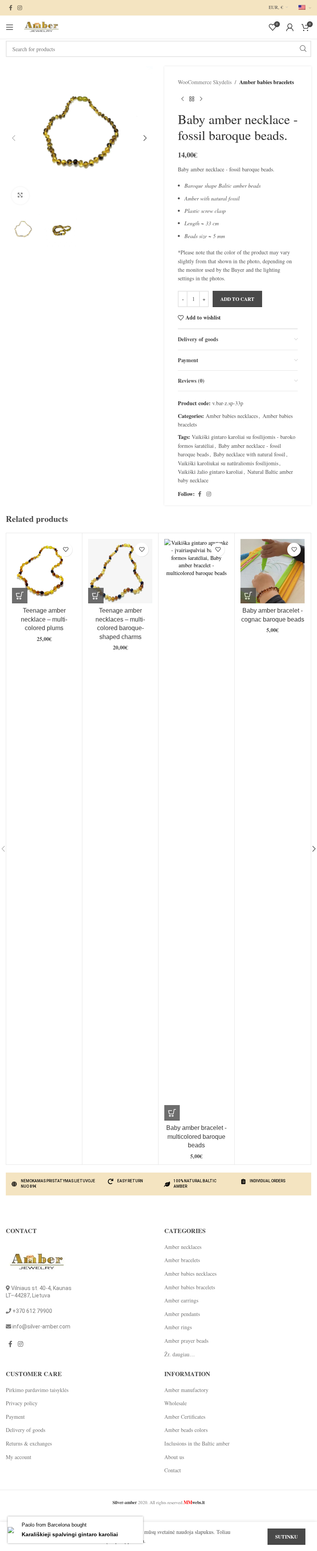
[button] (13, 138)
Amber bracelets (182, 1260)
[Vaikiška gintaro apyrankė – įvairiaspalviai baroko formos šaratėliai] (196, 830)
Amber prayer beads (186, 1340)
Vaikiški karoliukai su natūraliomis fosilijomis (228, 463)
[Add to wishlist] (65, 549)
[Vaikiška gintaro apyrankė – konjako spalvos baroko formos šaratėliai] (272, 571)
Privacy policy (21, 1403)
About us (174, 1457)
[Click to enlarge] (20, 195)
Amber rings (178, 1327)
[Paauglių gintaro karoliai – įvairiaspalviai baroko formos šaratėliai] (120, 571)
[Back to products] (191, 99)
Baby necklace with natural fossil (249, 454)
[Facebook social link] (10, 8)
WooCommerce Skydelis (205, 82)
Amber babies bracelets (266, 82)
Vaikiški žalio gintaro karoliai (210, 471)
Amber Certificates (184, 1416)
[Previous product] (182, 99)
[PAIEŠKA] (303, 49)
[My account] (290, 27)
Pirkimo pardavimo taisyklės (37, 1390)
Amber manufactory (186, 1390)
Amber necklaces (182, 1246)
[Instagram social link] (19, 8)
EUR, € (276, 7)
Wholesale (175, 1403)
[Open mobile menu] (9, 27)
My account (18, 1457)
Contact (172, 1470)
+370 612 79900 (32, 1311)
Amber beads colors (186, 1430)
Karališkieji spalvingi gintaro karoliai (70, 1534)
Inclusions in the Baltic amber (197, 1443)
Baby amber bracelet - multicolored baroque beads (196, 1136)
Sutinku (286, 1536)
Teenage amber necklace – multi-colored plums (44, 619)
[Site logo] (40, 26)
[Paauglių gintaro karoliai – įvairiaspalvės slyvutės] (44, 571)
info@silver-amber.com (41, 1326)
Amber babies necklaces (232, 416)
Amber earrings (181, 1300)
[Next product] (201, 99)
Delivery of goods (25, 1430)
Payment (15, 1416)
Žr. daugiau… (179, 1354)
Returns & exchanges (29, 1443)
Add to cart (237, 298)
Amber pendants (182, 1314)
